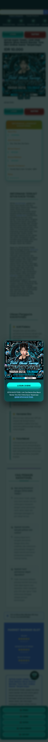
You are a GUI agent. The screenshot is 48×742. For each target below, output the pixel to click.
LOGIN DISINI (24, 386)
